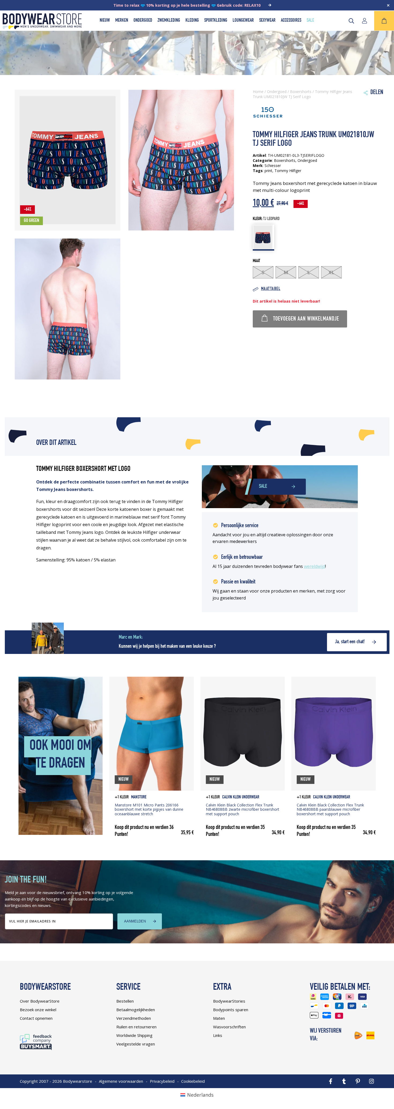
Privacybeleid (162, 1081)
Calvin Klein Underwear (240, 797)
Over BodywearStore (40, 1001)
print (268, 170)
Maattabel (270, 289)
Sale (310, 20)
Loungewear (243, 20)
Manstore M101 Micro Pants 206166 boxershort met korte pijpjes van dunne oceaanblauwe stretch (149, 809)
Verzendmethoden (133, 1018)
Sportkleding (215, 20)
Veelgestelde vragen (135, 1044)
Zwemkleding (169, 20)
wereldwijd (314, 566)
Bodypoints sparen (230, 1009)
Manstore (138, 797)
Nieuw (105, 20)
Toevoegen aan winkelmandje (306, 319)
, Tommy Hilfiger (286, 170)
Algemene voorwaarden (121, 1081)
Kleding (192, 20)
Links (217, 1035)
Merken (121, 20)
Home (258, 91)
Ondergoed (142, 20)
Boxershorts (300, 91)
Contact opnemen (36, 1018)
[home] (42, 27)
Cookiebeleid (193, 1081)
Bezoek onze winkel (38, 1009)
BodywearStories (229, 1001)
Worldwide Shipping (134, 1035)
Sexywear (267, 20)
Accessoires (291, 20)
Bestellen (125, 1001)
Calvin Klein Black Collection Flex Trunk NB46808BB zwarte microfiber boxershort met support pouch (242, 809)
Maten (219, 1018)
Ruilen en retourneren (136, 1026)
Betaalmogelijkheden (135, 1009)
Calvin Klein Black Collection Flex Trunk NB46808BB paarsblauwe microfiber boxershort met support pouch (330, 809)
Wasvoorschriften (229, 1026)
